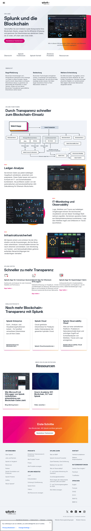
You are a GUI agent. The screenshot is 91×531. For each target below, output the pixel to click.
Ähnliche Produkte (50, 55)
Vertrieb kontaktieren (78, 454)
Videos (30, 489)
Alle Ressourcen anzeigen (35, 493)
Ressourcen (64, 56)
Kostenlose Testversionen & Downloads (36, 455)
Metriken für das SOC (56, 465)
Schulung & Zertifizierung (35, 482)
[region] (26, 525)
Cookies (50, 520)
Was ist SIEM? (54, 454)
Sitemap (42, 520)
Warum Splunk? (9, 483)
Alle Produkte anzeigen (35, 466)
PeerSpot (75, 472)
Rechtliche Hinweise (22, 520)
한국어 (74, 495)
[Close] (50, 523)
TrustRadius (75, 475)
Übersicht (8, 56)
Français (74, 488)
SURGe (7, 480)
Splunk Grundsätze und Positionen (12, 472)
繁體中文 (74, 502)
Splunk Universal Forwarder (58, 458)
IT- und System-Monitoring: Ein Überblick (59, 472)
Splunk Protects (10, 476)
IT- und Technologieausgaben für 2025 (59, 485)
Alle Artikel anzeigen (56, 490)
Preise (29, 463)
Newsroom (8, 465)
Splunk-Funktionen (21, 55)
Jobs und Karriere (10, 458)
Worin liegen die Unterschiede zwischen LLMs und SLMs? (59, 480)
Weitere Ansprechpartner (77, 458)
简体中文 (74, 498)
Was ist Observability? (56, 468)
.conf (29, 475)
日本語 (74, 491)
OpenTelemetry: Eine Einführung (59, 461)
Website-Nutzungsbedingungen (64, 520)
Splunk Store (31, 486)
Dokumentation (32, 479)
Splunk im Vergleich (11, 461)
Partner (7, 468)
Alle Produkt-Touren (34, 459)
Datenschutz (34, 520)
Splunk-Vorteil (35, 56)
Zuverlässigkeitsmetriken (57, 476)
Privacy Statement (8, 527)
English (74, 484)
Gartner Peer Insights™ (78, 468)
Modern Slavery (81, 520)
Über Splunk (9, 454)
